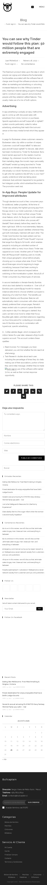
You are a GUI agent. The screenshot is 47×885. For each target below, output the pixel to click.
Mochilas (8, 826)
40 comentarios (18, 709)
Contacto (8, 858)
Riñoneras (35, 877)
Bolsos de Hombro (11, 822)
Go (39, 609)
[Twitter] (6, 587)
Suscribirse (33, 802)
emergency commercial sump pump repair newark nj (22, 549)
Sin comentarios (28, 64)
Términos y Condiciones (13, 862)
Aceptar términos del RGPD (17, 808)
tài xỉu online (7, 539)
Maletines (23, 877)
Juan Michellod (11, 61)
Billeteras (8, 833)
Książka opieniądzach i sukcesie (14, 570)
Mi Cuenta (8, 847)
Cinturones (9, 829)
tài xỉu (4, 528)
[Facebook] (13, 587)
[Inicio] (3, 24)
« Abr (4, 759)
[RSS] (36, 587)
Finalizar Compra (11, 855)
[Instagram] (21, 587)
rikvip (4, 559)
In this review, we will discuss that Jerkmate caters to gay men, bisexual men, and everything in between (22, 531)
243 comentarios (19, 687)
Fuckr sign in (10, 64)
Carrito (7, 851)
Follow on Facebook (13, 617)
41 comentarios (18, 698)
